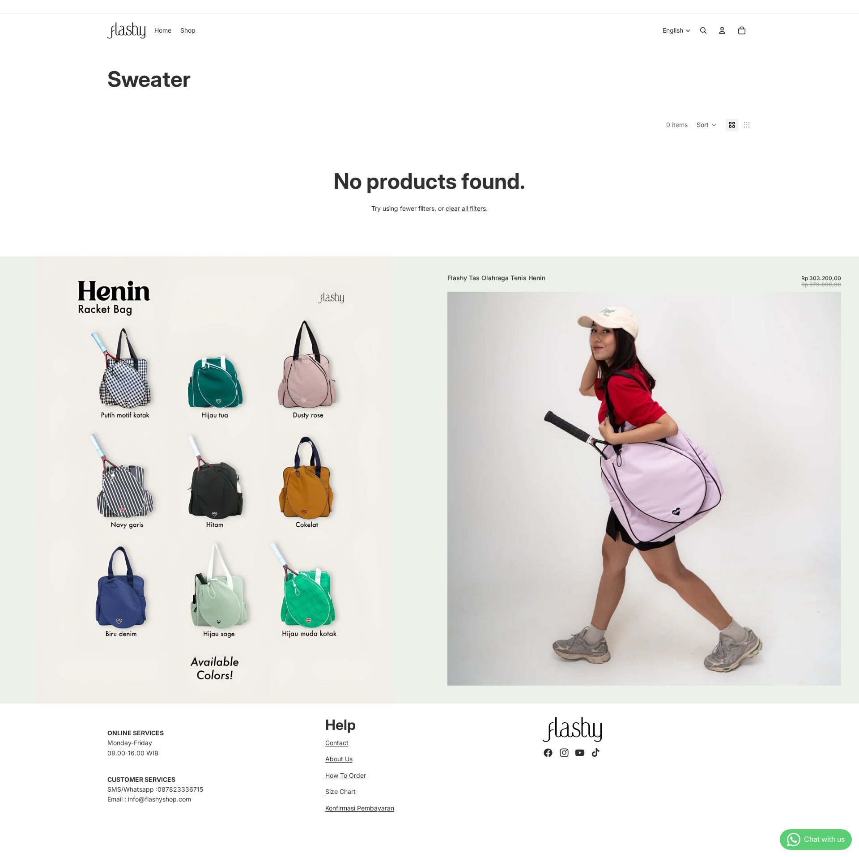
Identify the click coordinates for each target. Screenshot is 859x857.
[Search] (703, 30)
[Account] (722, 30)
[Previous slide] (460, 489)
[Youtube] (579, 752)
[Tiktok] (595, 752)
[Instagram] (564, 752)
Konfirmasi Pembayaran (359, 808)
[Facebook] (548, 752)
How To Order (345, 775)
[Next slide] (827, 489)
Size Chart (340, 791)
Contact (337, 742)
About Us (339, 759)
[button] (707, 125)
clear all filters (466, 208)
